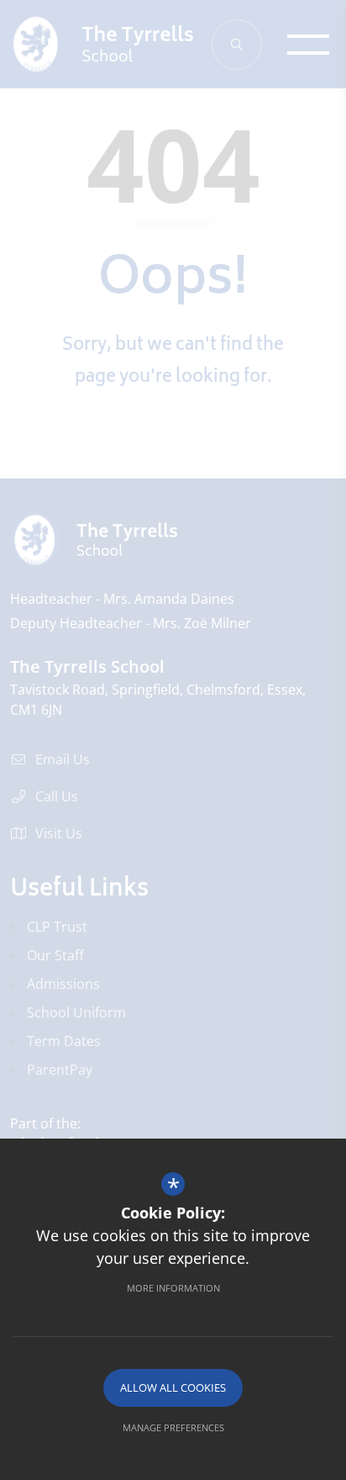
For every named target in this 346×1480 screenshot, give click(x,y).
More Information (173, 1288)
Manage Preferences (173, 1427)
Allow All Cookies (173, 1387)
